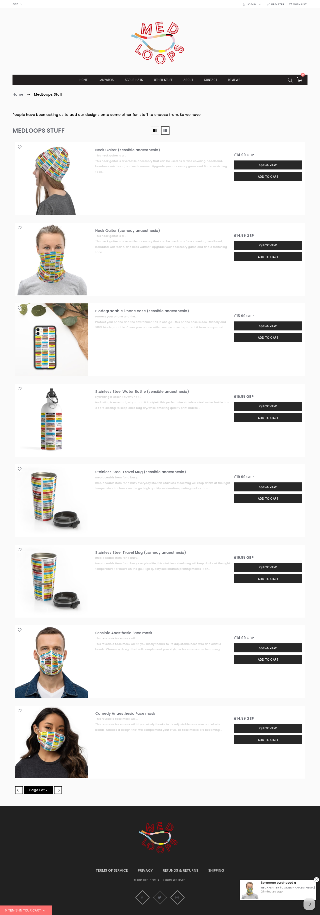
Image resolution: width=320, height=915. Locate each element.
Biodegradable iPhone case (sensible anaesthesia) (142, 310)
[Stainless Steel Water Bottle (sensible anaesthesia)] (51, 420)
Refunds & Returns (180, 870)
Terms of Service (112, 870)
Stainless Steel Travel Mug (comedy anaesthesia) (140, 552)
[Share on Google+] (21, 181)
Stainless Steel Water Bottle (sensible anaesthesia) (142, 391)
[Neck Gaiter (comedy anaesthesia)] (51, 259)
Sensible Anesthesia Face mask (123, 632)
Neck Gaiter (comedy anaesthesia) (127, 230)
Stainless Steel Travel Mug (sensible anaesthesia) (140, 471)
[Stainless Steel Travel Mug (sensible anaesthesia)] (51, 500)
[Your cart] (299, 80)
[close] (316, 879)
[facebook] (143, 897)
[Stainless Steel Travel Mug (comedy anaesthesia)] (51, 581)
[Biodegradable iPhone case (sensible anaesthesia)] (51, 339)
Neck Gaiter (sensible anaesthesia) (127, 149)
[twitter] (160, 897)
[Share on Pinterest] (21, 175)
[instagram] (177, 897)
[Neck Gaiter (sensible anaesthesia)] (51, 178)
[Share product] (20, 156)
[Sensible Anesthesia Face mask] (51, 661)
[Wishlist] (20, 147)
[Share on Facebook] (21, 164)
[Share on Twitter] (21, 170)
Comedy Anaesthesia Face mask (125, 713)
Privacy (145, 870)
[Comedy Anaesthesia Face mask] (51, 742)
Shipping (216, 870)
